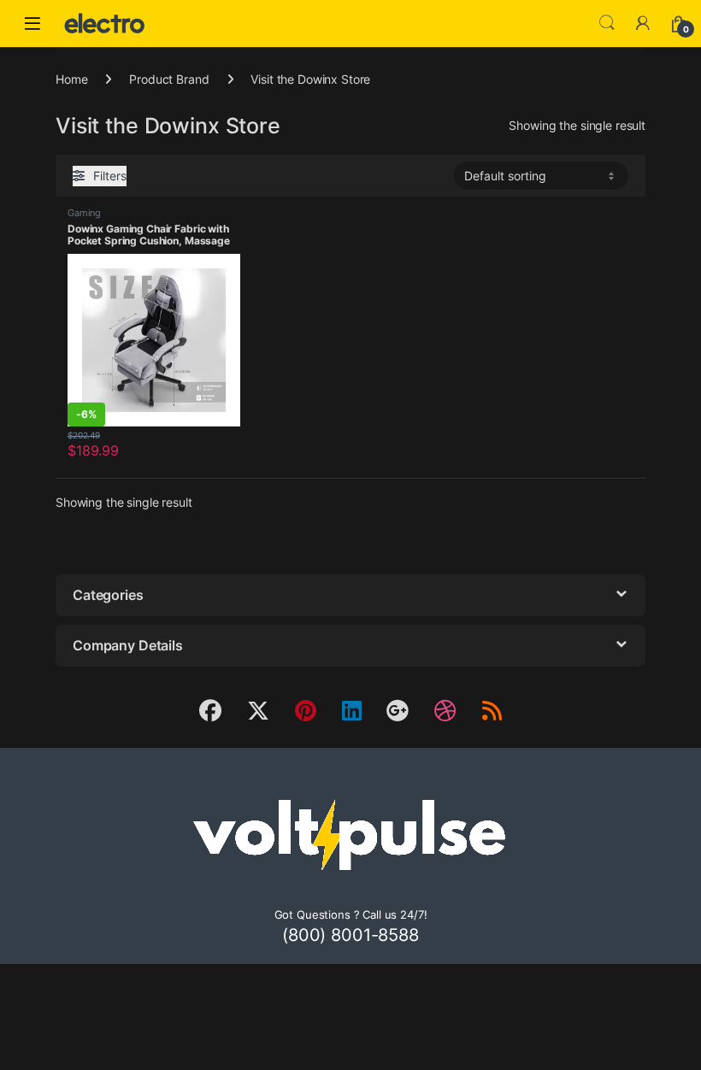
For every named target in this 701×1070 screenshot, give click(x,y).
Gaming (84, 213)
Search (607, 23)
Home (71, 79)
